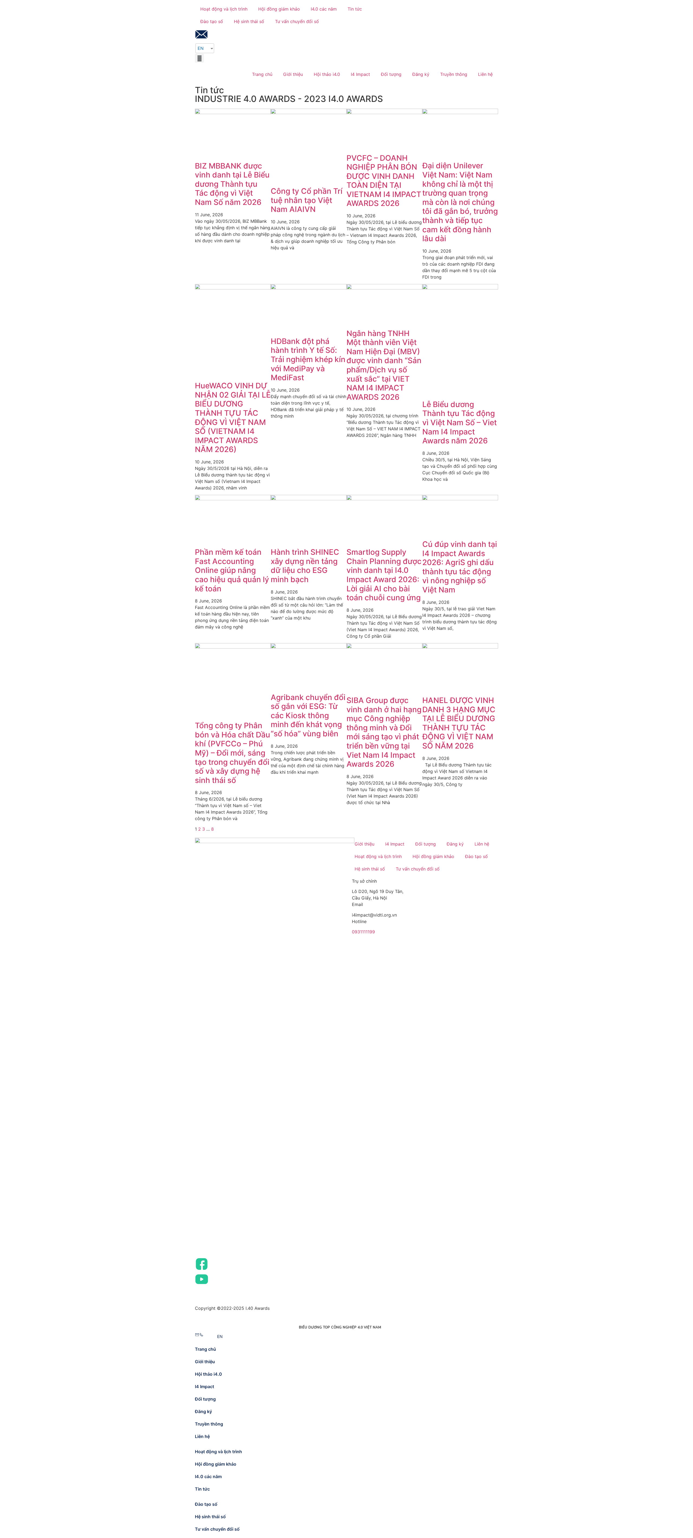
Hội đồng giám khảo (279, 9)
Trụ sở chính (364, 881)
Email (357, 904)
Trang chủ (262, 74)
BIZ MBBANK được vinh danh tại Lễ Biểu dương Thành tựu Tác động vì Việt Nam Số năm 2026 (232, 184)
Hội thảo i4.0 (327, 74)
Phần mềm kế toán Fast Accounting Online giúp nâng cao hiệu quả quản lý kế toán (232, 570)
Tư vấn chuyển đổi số (297, 21)
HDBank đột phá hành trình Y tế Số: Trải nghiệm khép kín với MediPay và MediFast (308, 359)
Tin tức (355, 9)
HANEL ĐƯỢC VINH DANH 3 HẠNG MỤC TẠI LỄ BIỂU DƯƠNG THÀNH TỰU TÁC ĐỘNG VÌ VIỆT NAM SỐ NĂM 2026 (458, 723)
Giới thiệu (293, 74)
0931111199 (363, 931)
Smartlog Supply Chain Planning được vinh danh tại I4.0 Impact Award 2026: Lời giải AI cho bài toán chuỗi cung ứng (383, 574)
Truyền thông (453, 74)
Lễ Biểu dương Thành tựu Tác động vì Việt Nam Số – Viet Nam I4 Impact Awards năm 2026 (459, 422)
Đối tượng (391, 74)
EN (201, 48)
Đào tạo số (211, 21)
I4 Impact (360, 74)
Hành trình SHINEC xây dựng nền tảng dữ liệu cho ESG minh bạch (305, 565)
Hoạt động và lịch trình (223, 9)
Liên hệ (485, 74)
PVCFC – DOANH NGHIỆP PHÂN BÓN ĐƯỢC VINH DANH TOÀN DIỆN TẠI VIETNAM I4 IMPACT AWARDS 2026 (383, 180)
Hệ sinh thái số (249, 21)
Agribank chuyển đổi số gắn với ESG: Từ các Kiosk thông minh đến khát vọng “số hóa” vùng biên (308, 715)
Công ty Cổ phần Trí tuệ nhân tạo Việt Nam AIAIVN (306, 200)
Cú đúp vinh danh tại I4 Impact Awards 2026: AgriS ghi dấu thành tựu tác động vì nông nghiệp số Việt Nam (459, 567)
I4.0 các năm (324, 9)
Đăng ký (420, 74)
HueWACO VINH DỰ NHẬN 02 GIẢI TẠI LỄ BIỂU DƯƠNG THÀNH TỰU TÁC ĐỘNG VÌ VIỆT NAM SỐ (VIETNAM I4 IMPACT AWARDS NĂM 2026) (233, 417)
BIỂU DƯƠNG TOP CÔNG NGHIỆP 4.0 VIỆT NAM (340, 1327)
